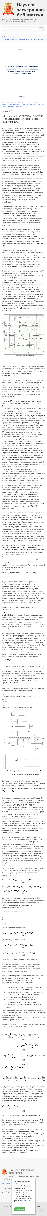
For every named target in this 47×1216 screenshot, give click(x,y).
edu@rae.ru (9, 1192)
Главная (7, 37)
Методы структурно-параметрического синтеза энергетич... (24, 39)
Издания (14, 37)
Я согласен (20, 1209)
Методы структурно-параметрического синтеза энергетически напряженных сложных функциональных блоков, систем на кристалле (23, 104)
